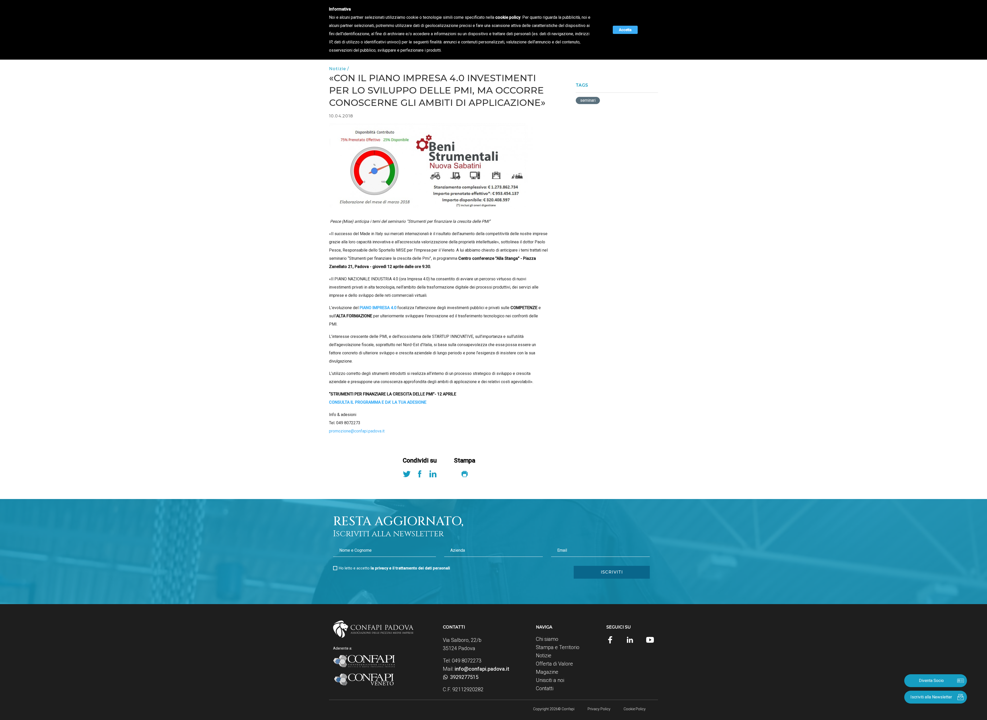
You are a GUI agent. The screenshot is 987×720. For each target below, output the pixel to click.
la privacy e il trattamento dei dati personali (410, 568)
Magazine (547, 672)
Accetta (625, 30)
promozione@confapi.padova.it (357, 431)
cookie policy (507, 17)
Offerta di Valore (554, 664)
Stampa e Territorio (557, 647)
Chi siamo (547, 639)
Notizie (543, 655)
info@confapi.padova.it (482, 669)
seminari (588, 100)
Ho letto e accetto (394, 568)
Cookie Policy (635, 709)
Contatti (544, 688)
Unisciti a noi (550, 680)
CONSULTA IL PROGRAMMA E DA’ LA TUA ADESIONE (377, 402)
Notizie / (339, 68)
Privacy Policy (599, 709)
